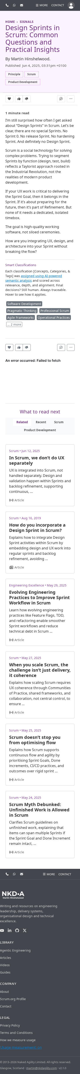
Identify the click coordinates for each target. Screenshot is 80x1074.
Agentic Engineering (15, 950)
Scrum (59, 422)
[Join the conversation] (61, 98)
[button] (41, 5)
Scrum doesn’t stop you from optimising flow (34, 740)
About (4, 991)
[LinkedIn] (10, 931)
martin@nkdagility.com (41, 1068)
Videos (5, 965)
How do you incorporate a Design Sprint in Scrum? (37, 527)
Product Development (40, 430)
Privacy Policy (10, 1025)
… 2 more (14, 324)
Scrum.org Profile (13, 999)
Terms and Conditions (16, 1033)
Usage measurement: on (21, 1047)
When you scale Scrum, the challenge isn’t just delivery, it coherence (40, 670)
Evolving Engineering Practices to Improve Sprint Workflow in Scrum (39, 597)
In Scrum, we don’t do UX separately (36, 460)
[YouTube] (2, 931)
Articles (5, 958)
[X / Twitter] (25, 931)
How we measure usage (18, 1040)
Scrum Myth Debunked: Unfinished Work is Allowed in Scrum (39, 809)
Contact (57, 5)
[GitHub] (17, 931)
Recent (41, 422)
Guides (5, 972)
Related (22, 422)
